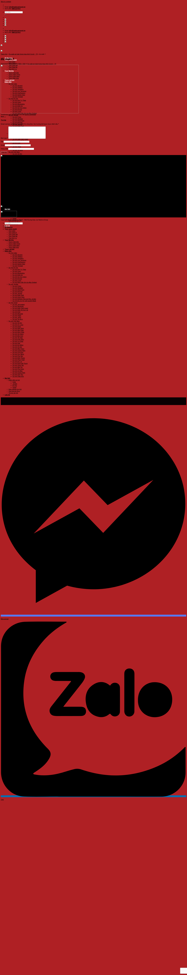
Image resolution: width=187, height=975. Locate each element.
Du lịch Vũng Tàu (18, 196)
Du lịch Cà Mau (17, 202)
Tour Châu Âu (13, 236)
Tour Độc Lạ (13, 238)
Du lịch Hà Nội (17, 154)
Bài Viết (7, 209)
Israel (14, 218)
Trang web (4, 149)
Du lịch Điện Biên (18, 170)
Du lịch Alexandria (18, 273)
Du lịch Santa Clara (18, 264)
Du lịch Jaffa (16, 317)
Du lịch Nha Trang (18, 180)
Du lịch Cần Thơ (17, 205)
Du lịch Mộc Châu (18, 332)
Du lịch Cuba (13, 253)
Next (3, 116)
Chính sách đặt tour (11, 185)
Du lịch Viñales (17, 257)
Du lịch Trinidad (17, 266)
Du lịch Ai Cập (13, 268)
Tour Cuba (12, 62)
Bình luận (4, 138)
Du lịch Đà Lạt (17, 193)
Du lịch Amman (17, 123)
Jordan (14, 384)
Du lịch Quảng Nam (18, 181)
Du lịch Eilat (16, 143)
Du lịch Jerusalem (18, 305)
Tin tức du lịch (13, 393)
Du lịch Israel (13, 303)
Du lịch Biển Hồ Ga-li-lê (20, 310)
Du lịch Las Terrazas (19, 260)
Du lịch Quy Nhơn (18, 185)
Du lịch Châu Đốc (18, 207)
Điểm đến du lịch (14, 380)
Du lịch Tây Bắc (17, 338)
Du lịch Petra (16, 117)
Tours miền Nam (14, 246)
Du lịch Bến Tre (17, 198)
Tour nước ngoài (11, 229)
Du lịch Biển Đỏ (17, 275)
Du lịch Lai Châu (17, 341)
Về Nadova (8, 227)
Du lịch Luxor (16, 281)
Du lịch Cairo (16, 271)
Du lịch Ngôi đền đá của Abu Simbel (24, 282)
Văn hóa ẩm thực (14, 222)
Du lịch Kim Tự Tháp (19, 269)
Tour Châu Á (13, 233)
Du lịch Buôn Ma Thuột (20, 194)
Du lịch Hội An (17, 178)
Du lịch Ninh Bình (18, 328)
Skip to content (6, 2)
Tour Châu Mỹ (13, 234)
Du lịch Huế (16, 174)
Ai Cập (14, 386)
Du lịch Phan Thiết (18, 191)
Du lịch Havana (17, 255)
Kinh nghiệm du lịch (15, 389)
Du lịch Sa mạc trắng (19, 277)
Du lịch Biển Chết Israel (20, 139)
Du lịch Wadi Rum (18, 121)
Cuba (14, 382)
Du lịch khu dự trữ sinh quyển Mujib (24, 301)
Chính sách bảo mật (11, 187)
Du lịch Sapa (16, 158)
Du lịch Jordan (13, 284)
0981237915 (16, 9)
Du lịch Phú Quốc (18, 200)
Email (2, 145)
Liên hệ (7, 226)
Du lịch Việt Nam (14, 152)
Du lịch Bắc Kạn (17, 336)
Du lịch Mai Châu (18, 161)
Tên (2, 142)
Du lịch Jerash (17, 293)
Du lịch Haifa (16, 146)
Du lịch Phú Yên (17, 356)
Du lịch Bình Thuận (18, 189)
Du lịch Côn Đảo (17, 183)
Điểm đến (8, 251)
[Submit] (5, 14)
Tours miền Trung (14, 244)
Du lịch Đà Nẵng (17, 176)
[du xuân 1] (40, 113)
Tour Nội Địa (9, 240)
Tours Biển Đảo (14, 247)
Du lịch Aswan (17, 279)
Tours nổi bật (9, 249)
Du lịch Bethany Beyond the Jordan (24, 299)
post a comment (30, 115)
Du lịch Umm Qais (18, 297)
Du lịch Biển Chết (18, 126)
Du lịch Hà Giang (17, 165)
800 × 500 (22, 64)
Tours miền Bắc (14, 242)
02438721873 (14, 163)
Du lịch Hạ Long (17, 325)
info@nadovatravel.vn (17, 7)
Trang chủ (4, 54)
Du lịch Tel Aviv (17, 150)
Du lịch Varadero (18, 258)
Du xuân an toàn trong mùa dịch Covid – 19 (23, 54)
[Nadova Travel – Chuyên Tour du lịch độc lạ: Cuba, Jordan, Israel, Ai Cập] (26, 156)
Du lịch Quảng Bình (18, 204)
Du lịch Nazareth (18, 306)
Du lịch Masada (17, 314)
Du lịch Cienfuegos (18, 262)
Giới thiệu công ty (10, 183)
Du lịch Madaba (17, 119)
